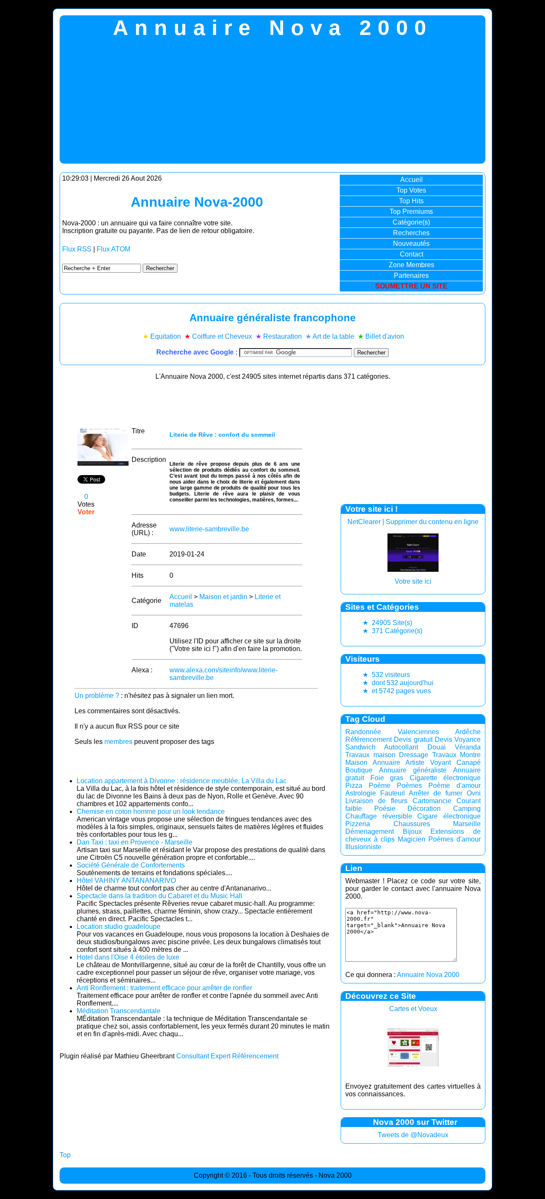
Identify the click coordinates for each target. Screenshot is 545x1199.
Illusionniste (363, 846)
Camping (467, 808)
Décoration (424, 808)
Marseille (467, 823)
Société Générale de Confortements (131, 865)
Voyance (467, 739)
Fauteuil (392, 793)
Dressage (413, 754)
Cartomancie (432, 800)
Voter (86, 512)
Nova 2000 (335, 1175)
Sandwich (360, 747)
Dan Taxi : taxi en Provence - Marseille (134, 842)
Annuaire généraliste (413, 770)
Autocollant (401, 747)
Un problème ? (97, 695)
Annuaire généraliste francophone (272, 317)
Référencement (368, 739)
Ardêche (468, 731)
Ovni (474, 793)
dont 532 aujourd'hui (397, 682)
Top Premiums (411, 211)
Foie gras (387, 777)
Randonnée (363, 731)
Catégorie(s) (411, 222)
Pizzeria (357, 823)
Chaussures (411, 823)
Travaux (444, 754)
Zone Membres (411, 264)
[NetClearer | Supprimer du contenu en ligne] (413, 569)
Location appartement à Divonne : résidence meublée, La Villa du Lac (182, 780)
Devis (443, 739)
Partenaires (411, 275)
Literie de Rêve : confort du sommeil (222, 434)
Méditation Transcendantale (119, 1011)
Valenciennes (418, 731)
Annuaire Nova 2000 (428, 974)
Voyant (440, 762)
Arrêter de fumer (435, 793)
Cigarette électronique (445, 777)
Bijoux (412, 831)
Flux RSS (77, 249)
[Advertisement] (272, 104)
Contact (411, 254)
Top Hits (411, 201)
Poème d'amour (454, 785)
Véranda (468, 747)
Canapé (468, 762)
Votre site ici (413, 581)
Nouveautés (411, 243)
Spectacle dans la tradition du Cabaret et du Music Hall (159, 895)
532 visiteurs (386, 674)
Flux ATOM (113, 249)
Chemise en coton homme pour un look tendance (151, 811)
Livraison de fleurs (376, 800)
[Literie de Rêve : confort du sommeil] (103, 463)
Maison (356, 762)
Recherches (411, 232)
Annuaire (386, 762)
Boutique (359, 770)
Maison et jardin (223, 596)
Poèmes (409, 785)
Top (65, 1155)
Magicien (411, 839)
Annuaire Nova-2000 (197, 202)
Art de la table (333, 336)
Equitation (165, 336)
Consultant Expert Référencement (227, 1056)
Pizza (353, 785)
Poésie (385, 808)
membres (118, 741)
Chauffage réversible (378, 816)
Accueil (411, 179)
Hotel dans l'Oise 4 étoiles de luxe (128, 957)
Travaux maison (370, 754)
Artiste (415, 762)
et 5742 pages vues (396, 691)
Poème (379, 785)
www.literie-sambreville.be (209, 529)
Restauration (282, 336)
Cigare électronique (449, 816)
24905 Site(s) (387, 622)
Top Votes (411, 190)
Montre (470, 754)
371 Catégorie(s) (392, 630)
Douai (436, 747)
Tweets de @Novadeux (413, 1134)
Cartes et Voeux (413, 1008)
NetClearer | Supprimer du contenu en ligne (413, 521)
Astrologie (360, 793)
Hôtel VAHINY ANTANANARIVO (126, 880)
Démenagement (369, 831)
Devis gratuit (413, 739)
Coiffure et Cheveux (222, 336)
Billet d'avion (384, 336)
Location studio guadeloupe (119, 926)
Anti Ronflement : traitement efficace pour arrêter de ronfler (164, 987)
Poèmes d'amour (454, 839)
